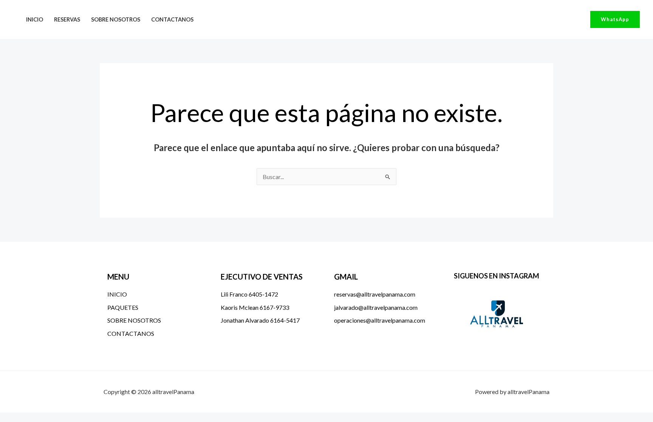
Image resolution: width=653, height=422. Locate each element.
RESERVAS (67, 19)
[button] (615, 19)
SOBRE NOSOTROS (115, 19)
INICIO (34, 19)
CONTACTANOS (172, 19)
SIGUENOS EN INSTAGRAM (496, 276)
